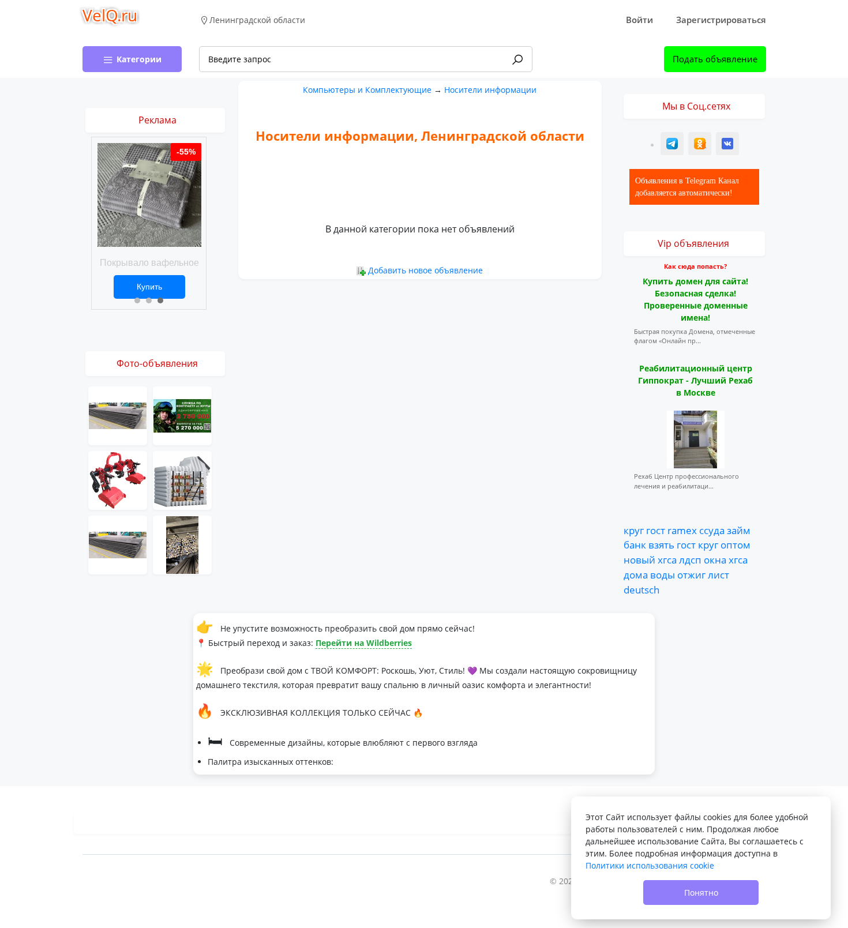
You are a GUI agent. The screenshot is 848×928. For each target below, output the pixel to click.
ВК (728, 145)
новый (639, 559)
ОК (701, 145)
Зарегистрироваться (721, 19)
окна (715, 559)
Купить (149, 286)
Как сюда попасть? (695, 266)
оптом (736, 544)
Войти (639, 19)
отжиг (691, 574)
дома (636, 574)
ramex (682, 530)
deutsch (641, 589)
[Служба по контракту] (182, 414)
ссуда (712, 530)
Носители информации (490, 89)
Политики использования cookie (650, 865)
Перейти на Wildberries (364, 642)
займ (739, 530)
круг (634, 530)
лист (718, 574)
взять (661, 544)
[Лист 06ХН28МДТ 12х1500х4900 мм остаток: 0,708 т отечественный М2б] (117, 414)
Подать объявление (715, 59)
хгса (667, 559)
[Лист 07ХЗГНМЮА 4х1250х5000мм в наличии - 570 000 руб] (117, 544)
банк (635, 544)
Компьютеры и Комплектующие (367, 89)
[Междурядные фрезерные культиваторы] (117, 479)
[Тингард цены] (182, 479)
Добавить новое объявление (425, 270)
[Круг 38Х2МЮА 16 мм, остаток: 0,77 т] (182, 544)
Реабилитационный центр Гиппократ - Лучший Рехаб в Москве (695, 380)
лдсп (690, 559)
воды (662, 574)
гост (655, 530)
